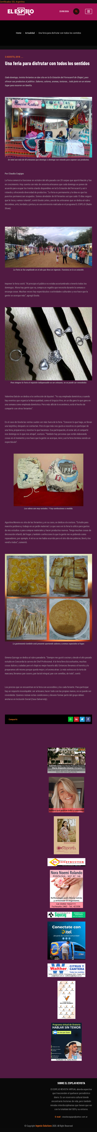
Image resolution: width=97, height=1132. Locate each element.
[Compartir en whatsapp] (70, 719)
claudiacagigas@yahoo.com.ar (75, 1117)
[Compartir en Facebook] (88, 719)
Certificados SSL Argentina (12, 1)
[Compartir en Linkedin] (76, 719)
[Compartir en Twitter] (82, 719)
